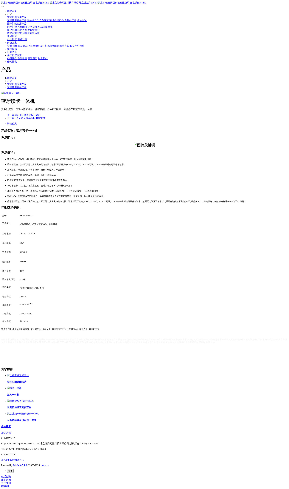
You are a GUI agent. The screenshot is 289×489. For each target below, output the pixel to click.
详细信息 (12, 123)
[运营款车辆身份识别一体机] (23, 413)
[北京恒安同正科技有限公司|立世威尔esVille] (144, 2)
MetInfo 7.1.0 (20, 465)
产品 (9, 81)
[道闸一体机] (14, 388)
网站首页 (12, 11)
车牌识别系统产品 (16, 87)
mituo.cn (45, 465)
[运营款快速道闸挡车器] (20, 401)
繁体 (10, 471)
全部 (9, 46)
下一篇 (26, 118)
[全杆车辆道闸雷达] (18, 375)
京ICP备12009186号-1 (12, 460)
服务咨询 (6, 433)
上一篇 (23, 115)
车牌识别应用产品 (16, 84)
